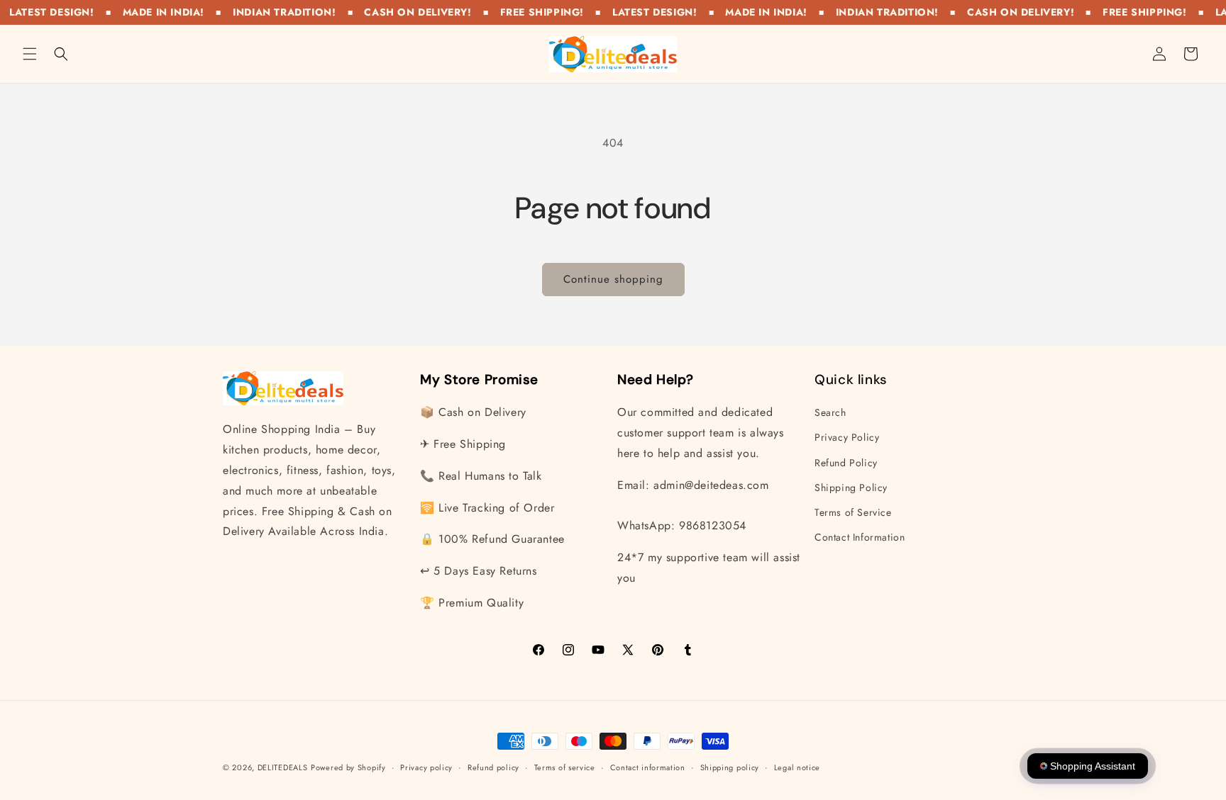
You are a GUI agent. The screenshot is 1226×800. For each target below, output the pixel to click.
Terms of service (564, 767)
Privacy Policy (846, 437)
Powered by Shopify (348, 767)
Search (830, 412)
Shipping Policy (851, 487)
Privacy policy (426, 767)
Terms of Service (853, 512)
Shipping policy (730, 767)
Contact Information (859, 537)
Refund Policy (846, 463)
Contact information (647, 767)
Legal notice (797, 767)
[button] (29, 53)
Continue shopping (613, 279)
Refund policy (493, 767)
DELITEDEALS (283, 767)
